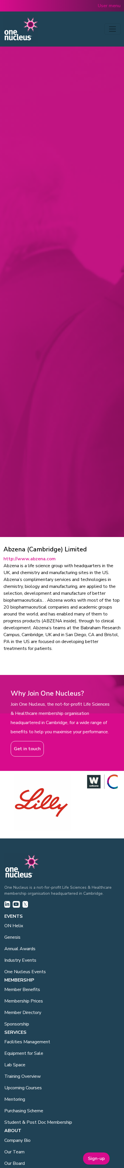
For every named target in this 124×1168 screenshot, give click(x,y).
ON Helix (13, 926)
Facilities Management (27, 1042)
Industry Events (20, 960)
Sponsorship (16, 1024)
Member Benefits (22, 989)
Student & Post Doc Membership (38, 1122)
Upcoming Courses (23, 1088)
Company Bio (17, 1140)
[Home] (20, 29)
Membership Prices (23, 1001)
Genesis (12, 937)
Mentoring (14, 1099)
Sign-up (96, 1158)
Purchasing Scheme (23, 1111)
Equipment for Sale (23, 1053)
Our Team (14, 1152)
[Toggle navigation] (112, 29)
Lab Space (14, 1065)
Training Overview (22, 1076)
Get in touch (27, 749)
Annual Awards (19, 949)
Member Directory (22, 1012)
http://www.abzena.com (29, 559)
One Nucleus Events (25, 972)
